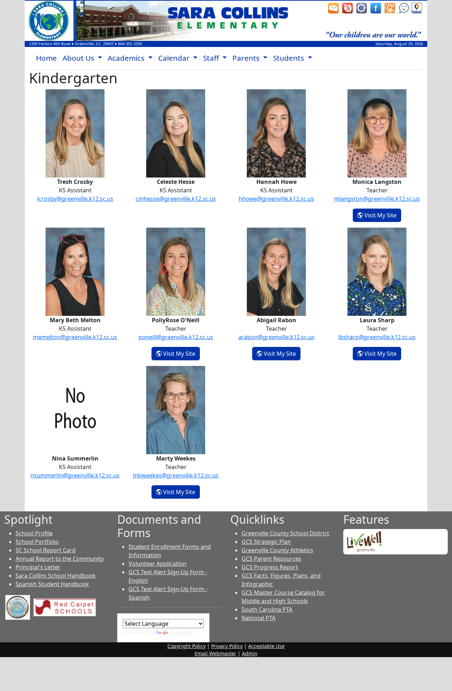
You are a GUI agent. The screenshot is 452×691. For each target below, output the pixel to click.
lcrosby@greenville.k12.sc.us (75, 199)
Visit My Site (382, 215)
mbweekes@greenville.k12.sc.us (176, 475)
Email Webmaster (215, 653)
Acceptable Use (266, 646)
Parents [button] (246, 58)
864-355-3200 (130, 43)
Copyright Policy (186, 646)
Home (46, 58)
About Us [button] (79, 58)
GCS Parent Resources (271, 559)
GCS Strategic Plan (266, 542)
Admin (249, 653)
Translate (181, 632)
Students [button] (289, 58)
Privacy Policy (227, 646)
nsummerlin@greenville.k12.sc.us (75, 475)
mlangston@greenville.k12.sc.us (377, 199)
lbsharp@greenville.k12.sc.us (377, 337)
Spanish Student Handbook (52, 584)
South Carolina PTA (267, 609)
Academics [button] (127, 58)
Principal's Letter (38, 567)
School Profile (34, 533)
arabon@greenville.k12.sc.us (276, 337)
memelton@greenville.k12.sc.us (75, 337)
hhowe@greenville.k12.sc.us (276, 199)
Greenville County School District (286, 533)
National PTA (258, 618)
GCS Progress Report (270, 567)
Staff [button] (212, 58)
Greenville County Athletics (277, 550)
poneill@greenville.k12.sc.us (175, 337)
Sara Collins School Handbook (56, 575)
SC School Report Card (46, 550)
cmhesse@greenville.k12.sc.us (176, 199)
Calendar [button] (174, 58)
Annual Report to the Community (60, 559)
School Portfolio (37, 542)
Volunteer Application (157, 563)
